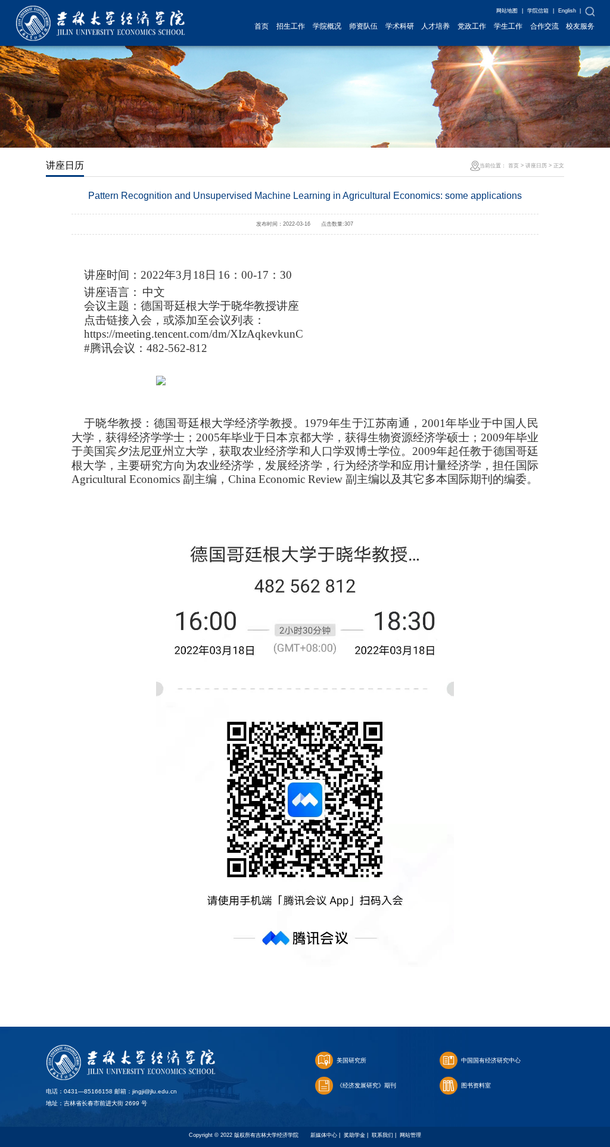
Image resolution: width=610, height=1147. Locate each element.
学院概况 (327, 26)
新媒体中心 (323, 1135)
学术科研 (399, 26)
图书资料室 (476, 1085)
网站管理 (410, 1135)
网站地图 (507, 11)
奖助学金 (354, 1135)
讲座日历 (536, 166)
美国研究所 (351, 1060)
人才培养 (435, 26)
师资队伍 (363, 26)
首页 (261, 26)
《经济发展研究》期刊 (366, 1085)
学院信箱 (538, 11)
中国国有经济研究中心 (491, 1060)
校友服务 (580, 26)
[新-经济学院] (100, 12)
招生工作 (290, 26)
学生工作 (508, 26)
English (567, 11)
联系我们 (382, 1135)
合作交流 (544, 26)
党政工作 (472, 26)
